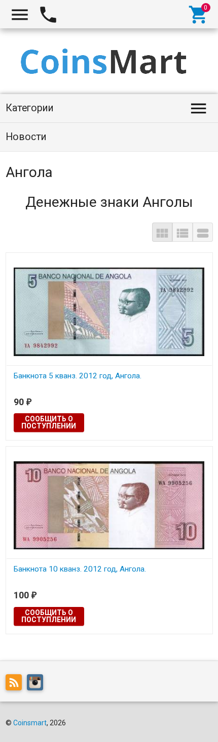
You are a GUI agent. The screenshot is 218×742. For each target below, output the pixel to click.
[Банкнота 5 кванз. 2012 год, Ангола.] (109, 311)
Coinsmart (30, 723)
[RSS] (16, 684)
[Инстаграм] (37, 684)
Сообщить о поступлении (48, 422)
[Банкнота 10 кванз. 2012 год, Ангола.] (109, 505)
